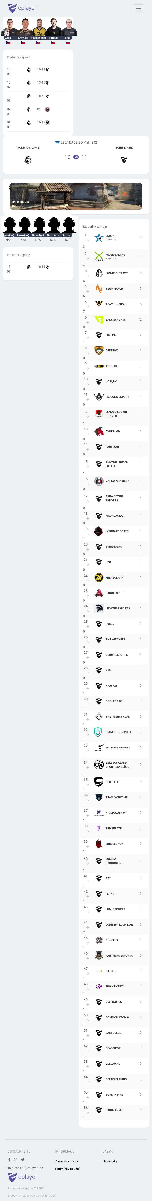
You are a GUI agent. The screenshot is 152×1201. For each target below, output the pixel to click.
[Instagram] (15, 1160)
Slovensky (110, 1161)
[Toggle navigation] (138, 8)
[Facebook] (9, 1160)
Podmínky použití (67, 1169)
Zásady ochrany (66, 1161)
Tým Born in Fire (124, 154)
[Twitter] (22, 1160)
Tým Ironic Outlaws (28, 154)
